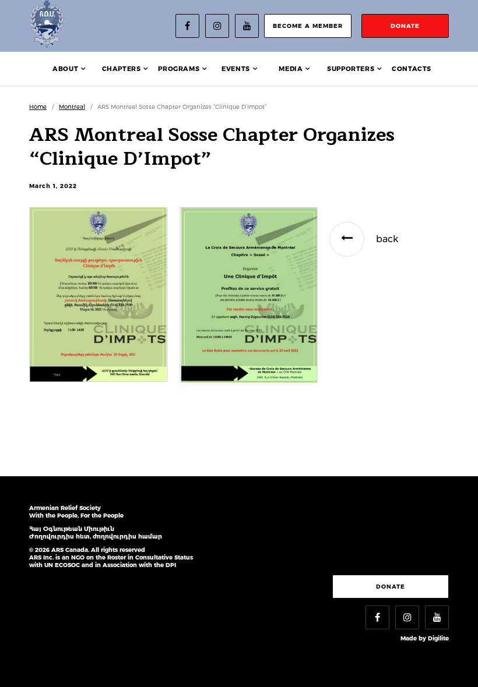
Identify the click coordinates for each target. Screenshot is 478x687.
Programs (178, 69)
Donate (390, 586)
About (65, 69)
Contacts (411, 69)
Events (236, 69)
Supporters (350, 69)
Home (38, 107)
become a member (308, 26)
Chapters (121, 69)
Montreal (72, 107)
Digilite (438, 638)
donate (405, 26)
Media (291, 69)
